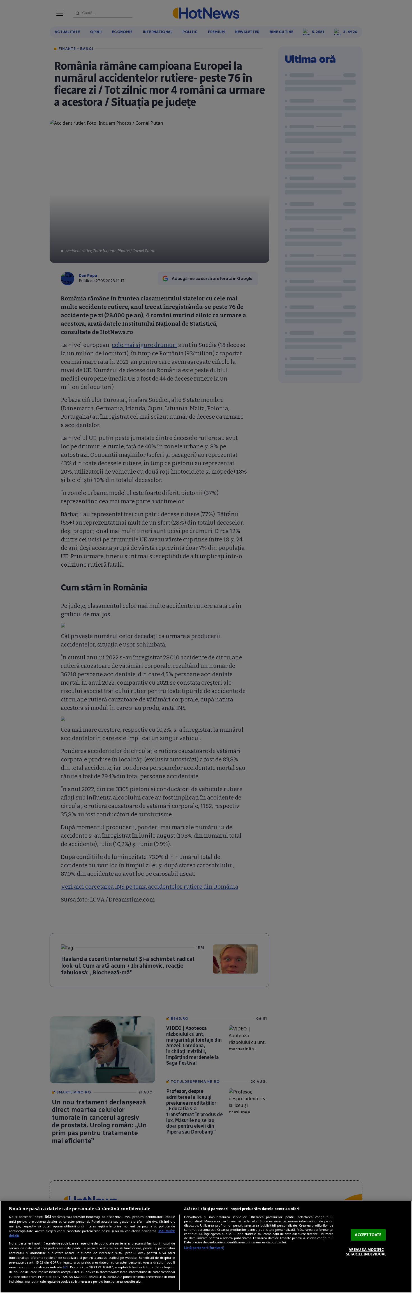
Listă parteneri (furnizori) (204, 1248)
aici (65, 1267)
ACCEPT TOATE (368, 1234)
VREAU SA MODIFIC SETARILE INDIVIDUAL (366, 1252)
